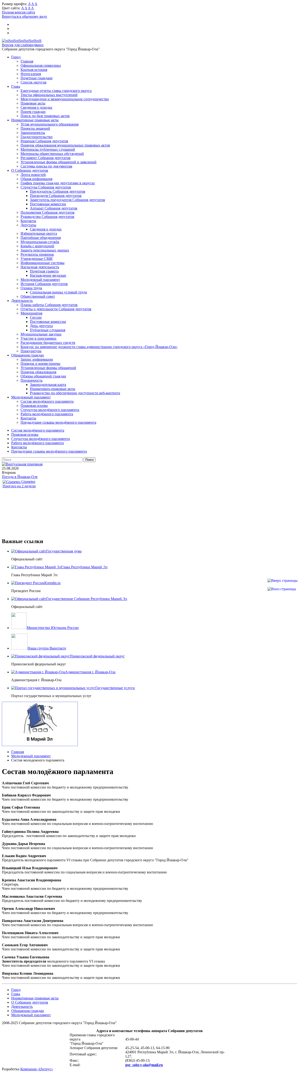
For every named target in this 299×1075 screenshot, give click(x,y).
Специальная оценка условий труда (58, 292)
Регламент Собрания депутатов (46, 158)
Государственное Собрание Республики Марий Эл (86, 599)
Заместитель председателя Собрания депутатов (67, 200)
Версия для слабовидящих (23, 45)
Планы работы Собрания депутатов (49, 305)
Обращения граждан (27, 355)
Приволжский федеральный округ (97, 656)
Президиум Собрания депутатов (56, 196)
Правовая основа (34, 406)
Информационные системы (42, 263)
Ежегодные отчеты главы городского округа (56, 91)
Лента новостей (33, 175)
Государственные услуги (115, 688)
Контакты (28, 221)
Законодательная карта (48, 385)
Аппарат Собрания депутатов (53, 208)
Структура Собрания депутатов (46, 187)
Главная (27, 61)
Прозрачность (32, 380)
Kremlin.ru (52, 583)
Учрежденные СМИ (37, 259)
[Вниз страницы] (281, 589)
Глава (15, 86)
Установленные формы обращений (48, 368)
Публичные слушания (47, 330)
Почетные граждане (37, 78)
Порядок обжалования (38, 372)
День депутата (41, 326)
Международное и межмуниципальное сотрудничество (65, 99)
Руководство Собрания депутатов (47, 217)
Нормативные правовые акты (35, 120)
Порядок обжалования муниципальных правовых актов (65, 145)
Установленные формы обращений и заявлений (58, 162)
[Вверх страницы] (282, 581)
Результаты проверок (37, 254)
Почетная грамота (44, 271)
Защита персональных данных (45, 250)
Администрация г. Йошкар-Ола (90, 672)
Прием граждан (33, 112)
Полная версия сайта (18, 12)
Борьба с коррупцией (37, 246)
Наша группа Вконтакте (47, 648)
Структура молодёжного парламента (50, 410)
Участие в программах (39, 338)
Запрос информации (37, 359)
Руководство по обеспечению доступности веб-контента (75, 393)
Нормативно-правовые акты (52, 389)
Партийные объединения (41, 238)
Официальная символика (41, 65)
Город (16, 57)
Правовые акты (33, 103)
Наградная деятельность (40, 267)
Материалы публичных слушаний (48, 149)
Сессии (36, 317)
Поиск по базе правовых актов (45, 116)
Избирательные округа (39, 233)
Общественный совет (38, 296)
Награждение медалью (48, 275)
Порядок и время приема (40, 364)
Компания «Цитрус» (36, 1069)
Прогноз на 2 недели (19, 486)
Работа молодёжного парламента (47, 414)
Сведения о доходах (36, 107)
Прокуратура (31, 351)
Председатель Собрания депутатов (57, 191)
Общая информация (36, 179)
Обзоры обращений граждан (43, 376)
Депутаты (28, 225)
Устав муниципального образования (49, 124)
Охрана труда (31, 288)
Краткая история (34, 70)
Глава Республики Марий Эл (84, 567)
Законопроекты (33, 133)
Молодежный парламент (40, 280)
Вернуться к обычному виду (24, 16)
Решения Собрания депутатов (44, 141)
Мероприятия (31, 313)
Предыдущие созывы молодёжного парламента (58, 422)
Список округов (33, 82)
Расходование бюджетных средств (48, 343)
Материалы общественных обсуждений (52, 154)
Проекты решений (35, 128)
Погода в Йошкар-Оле (20, 477)
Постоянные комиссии (48, 204)
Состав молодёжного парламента (47, 401)
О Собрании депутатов (29, 170)
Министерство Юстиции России (53, 628)
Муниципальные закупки (41, 334)
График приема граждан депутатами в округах (58, 183)
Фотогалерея (31, 74)
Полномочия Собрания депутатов (48, 212)
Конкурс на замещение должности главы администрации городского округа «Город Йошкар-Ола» (99, 347)
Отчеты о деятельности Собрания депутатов (56, 309)
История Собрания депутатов (44, 284)
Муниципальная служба (40, 242)
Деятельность (22, 301)
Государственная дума (64, 551)
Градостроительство (37, 137)
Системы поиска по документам (46, 166)
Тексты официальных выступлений (49, 95)
